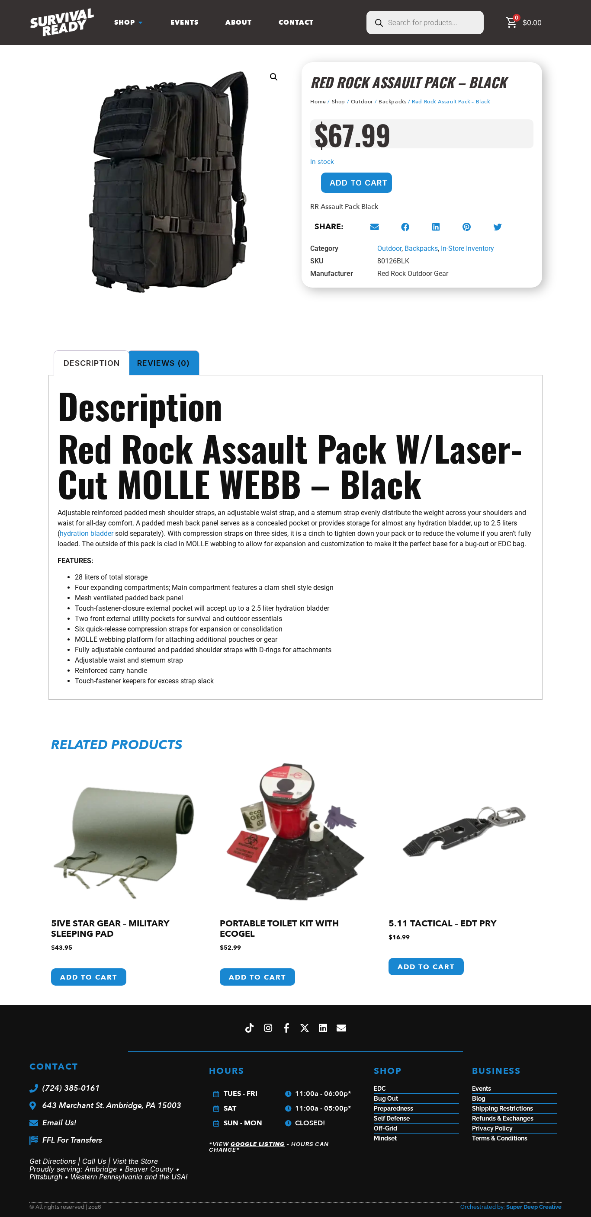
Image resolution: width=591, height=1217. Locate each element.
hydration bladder (86, 533)
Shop (338, 101)
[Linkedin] (323, 1028)
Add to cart (359, 182)
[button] (274, 77)
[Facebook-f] (286, 1028)
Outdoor (362, 101)
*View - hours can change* (269, 1146)
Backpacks (392, 101)
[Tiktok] (249, 1028)
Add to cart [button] (88, 977)
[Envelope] (341, 1028)
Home (318, 101)
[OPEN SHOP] (140, 23)
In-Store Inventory (467, 248)
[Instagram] (267, 1028)
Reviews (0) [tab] (163, 363)
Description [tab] (92, 363)
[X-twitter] (305, 1028)
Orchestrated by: (511, 1207)
